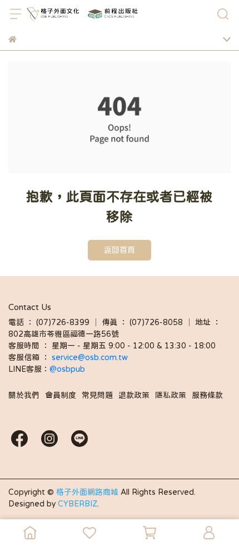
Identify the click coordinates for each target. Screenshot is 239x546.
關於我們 (23, 395)
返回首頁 (119, 249)
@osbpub (67, 369)
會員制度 (60, 395)
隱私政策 (170, 395)
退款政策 (134, 395)
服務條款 (207, 395)
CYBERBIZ (77, 503)
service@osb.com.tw (91, 357)
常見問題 (97, 395)
